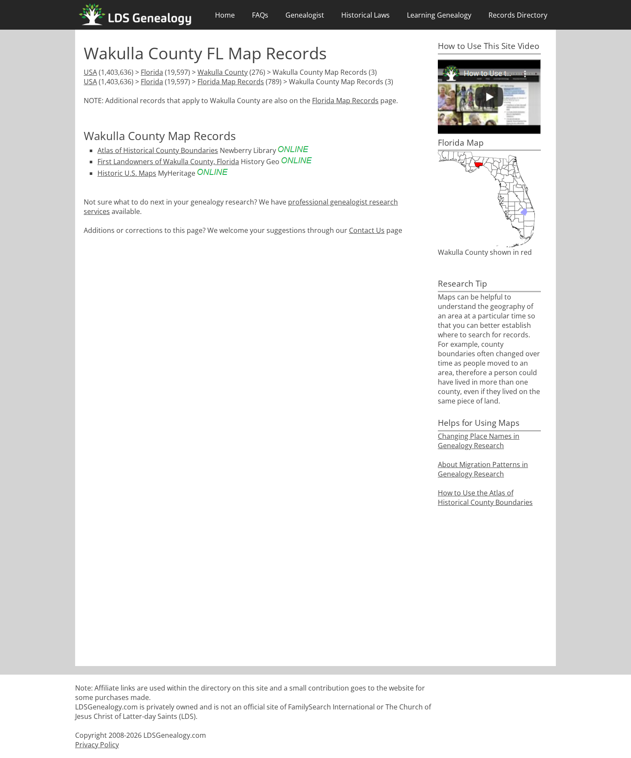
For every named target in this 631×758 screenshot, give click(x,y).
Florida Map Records (230, 81)
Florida (152, 72)
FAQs (260, 15)
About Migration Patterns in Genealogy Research (483, 469)
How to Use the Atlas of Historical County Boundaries (485, 497)
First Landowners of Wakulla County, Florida (168, 161)
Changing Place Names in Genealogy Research (478, 440)
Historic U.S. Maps (126, 173)
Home (225, 15)
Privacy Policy (97, 744)
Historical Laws (365, 15)
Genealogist (304, 15)
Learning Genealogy (439, 15)
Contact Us (367, 230)
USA (90, 72)
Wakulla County (222, 72)
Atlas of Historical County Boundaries (157, 150)
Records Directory (517, 15)
